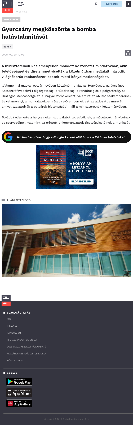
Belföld (23, 11)
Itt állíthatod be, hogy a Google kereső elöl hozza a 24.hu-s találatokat (71, 137)
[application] (66, 240)
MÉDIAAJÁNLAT (15, 360)
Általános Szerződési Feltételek (26, 354)
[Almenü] (21, 4)
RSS (9, 319)
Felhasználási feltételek (22, 340)
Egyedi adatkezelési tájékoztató (26, 347)
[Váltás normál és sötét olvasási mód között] (96, 4)
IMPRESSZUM (14, 333)
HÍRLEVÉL (12, 326)
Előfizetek (112, 4)
